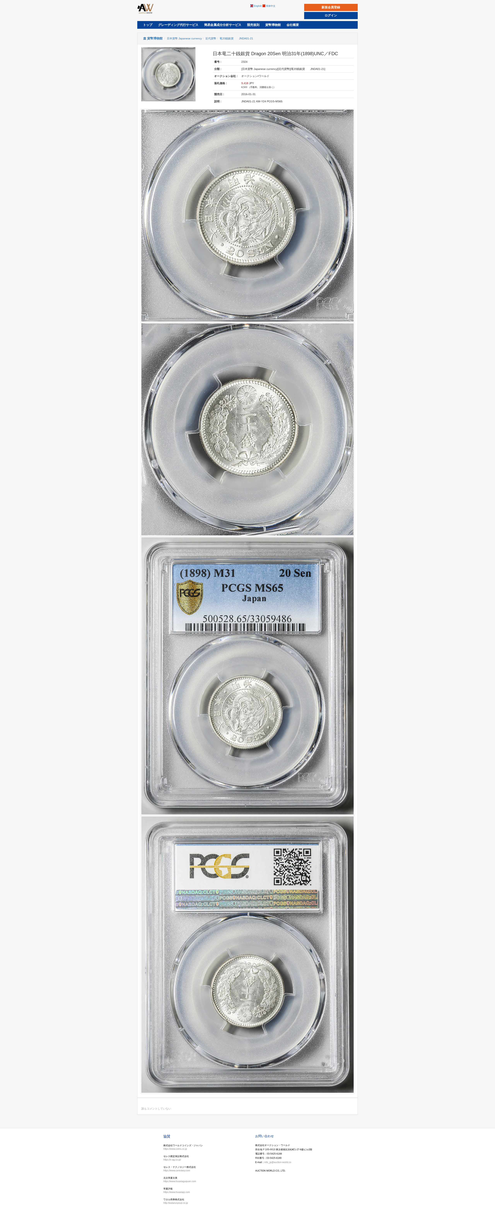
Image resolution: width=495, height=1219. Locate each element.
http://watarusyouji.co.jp (175, 1203)
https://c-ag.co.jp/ (172, 1159)
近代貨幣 (210, 38)
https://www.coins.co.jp (175, 1149)
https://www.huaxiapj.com (176, 1192)
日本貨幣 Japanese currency (184, 38)
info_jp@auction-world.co (277, 1162)
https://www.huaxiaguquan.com (179, 1181)
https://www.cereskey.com (176, 1170)
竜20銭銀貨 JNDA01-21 (236, 38)
